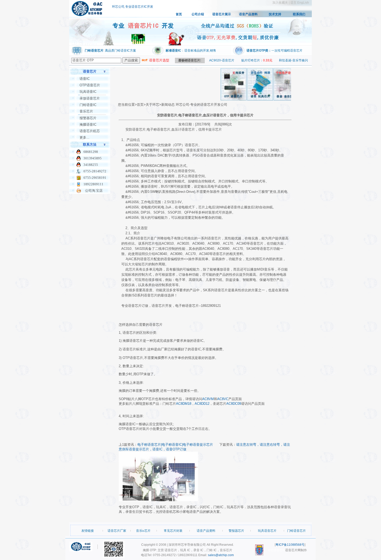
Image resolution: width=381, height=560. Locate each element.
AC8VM (208, 399)
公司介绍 (198, 14)
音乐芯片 (86, 111)
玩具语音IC (88, 92)
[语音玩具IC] (254, 99)
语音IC (85, 79)
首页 (179, 14)
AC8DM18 (183, 404)
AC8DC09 (233, 404)
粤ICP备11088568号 (290, 545)
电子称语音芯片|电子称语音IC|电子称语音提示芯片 (175, 444)
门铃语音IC (88, 105)
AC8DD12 (202, 404)
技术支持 (275, 14)
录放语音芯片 (90, 98)
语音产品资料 (248, 14)
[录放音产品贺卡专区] (281, 99)
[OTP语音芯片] (228, 99)
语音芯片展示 (221, 14)
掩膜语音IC (88, 124)
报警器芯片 (88, 118)
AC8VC (222, 399)
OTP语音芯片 (90, 85)
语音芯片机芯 (90, 131)
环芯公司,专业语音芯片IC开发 (132, 4)
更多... (84, 137)
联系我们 (299, 14)
